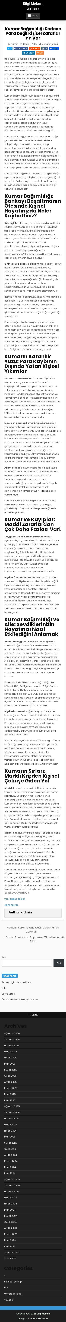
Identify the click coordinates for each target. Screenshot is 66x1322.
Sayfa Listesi (8, 993)
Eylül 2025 (9, 1100)
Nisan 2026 (10, 1057)
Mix (41, 52)
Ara (4, 957)
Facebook (22, 48)
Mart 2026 (9, 1063)
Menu (35, 15)
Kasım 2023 (10, 1234)
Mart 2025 (9, 1136)
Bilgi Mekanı (33, 3)
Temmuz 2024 (12, 1185)
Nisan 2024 (10, 1203)
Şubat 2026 (10, 1070)
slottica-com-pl (13, 1281)
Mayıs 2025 (10, 1124)
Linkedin (30, 52)
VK (46, 48)
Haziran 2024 (11, 1191)
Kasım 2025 (10, 1088)
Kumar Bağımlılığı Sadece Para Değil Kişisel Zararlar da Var (33, 33)
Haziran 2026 (11, 1045)
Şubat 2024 (10, 1216)
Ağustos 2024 (12, 1179)
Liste (4, 988)
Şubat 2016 (10, 1258)
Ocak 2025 (10, 1149)
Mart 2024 (10, 1209)
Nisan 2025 (10, 1130)
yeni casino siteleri (15, 899)
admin (14, 44)
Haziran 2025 (11, 1118)
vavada (8, 1300)
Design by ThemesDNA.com (33, 1318)
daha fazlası (11, 904)
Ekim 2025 (10, 1094)
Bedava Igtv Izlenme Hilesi (16, 982)
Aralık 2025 (10, 1082)
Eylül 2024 (9, 1173)
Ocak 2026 (10, 1076)
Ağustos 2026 (12, 1033)
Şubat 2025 (10, 1142)
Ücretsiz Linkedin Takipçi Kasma (20, 999)
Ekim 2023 (10, 1240)
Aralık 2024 (10, 1155)
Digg (55, 48)
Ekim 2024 (10, 1167)
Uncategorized (50, 43)
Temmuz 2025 (12, 1112)
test (6, 1287)
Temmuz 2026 (12, 1039)
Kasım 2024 (11, 1161)
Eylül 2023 (9, 1246)
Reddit (36, 48)
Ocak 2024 (10, 1222)
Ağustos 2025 (12, 1106)
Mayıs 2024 (10, 1197)
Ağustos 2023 (12, 1252)
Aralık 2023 (10, 1228)
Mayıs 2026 (10, 1051)
